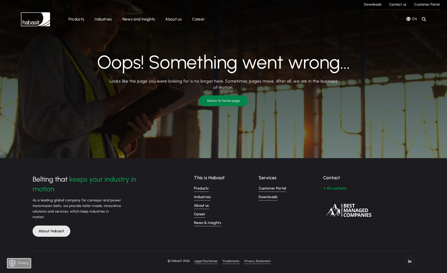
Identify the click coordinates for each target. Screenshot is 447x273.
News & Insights (207, 222)
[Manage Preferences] (24, 264)
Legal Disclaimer (206, 261)
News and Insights (138, 19)
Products (76, 19)
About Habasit (51, 231)
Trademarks (231, 261)
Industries (103, 19)
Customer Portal (427, 4)
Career (198, 19)
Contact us (397, 4)
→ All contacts (334, 188)
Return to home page (223, 101)
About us (173, 19)
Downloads (373, 4)
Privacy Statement (257, 261)
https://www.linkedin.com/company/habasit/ (409, 261)
